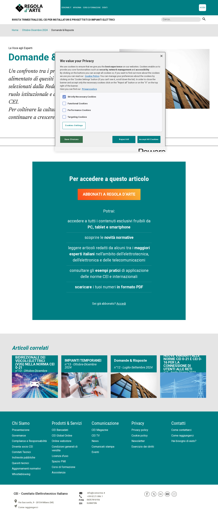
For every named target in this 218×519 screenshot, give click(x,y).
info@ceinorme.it (96, 493)
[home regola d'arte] (37, 7)
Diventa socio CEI (22, 446)
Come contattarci (181, 430)
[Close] (161, 56)
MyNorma (77, 7)
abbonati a (109, 194)
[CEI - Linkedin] (161, 494)
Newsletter (138, 441)
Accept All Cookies (149, 139)
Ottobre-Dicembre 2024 (35, 30)
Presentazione (20, 430)
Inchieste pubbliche (23, 457)
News (95, 441)
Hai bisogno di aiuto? (183, 441)
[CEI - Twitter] (154, 494)
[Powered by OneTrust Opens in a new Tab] (151, 149)
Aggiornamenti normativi (26, 468)
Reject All (124, 139)
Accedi (121, 303)
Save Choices (71, 139)
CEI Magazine (100, 430)
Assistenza (58, 472)
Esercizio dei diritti (142, 446)
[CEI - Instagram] (175, 494)
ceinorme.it (66, 7)
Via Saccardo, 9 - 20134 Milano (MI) (34, 502)
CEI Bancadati (60, 430)
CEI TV (96, 435)
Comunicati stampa (103, 446)
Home (15, 30)
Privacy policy (139, 430)
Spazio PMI (59, 461)
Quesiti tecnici (20, 463)
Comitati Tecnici (21, 452)
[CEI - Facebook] (147, 494)
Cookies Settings (74, 125)
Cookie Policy (92, 76)
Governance (19, 435)
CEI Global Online (62, 435)
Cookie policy (139, 435)
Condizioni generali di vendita (64, 448)
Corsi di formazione (91, 7)
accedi (202, 7)
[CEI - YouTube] (168, 494)
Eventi (105, 7)
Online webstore (61, 441)
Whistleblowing (21, 474)
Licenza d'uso (60, 456)
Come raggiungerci (182, 435)
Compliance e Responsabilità (29, 441)
